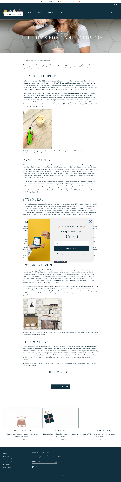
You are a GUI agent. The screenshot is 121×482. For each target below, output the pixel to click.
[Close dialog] (90, 221)
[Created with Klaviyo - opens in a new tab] (60, 262)
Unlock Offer (71, 248)
